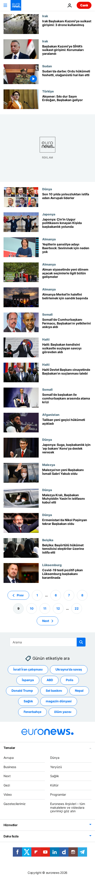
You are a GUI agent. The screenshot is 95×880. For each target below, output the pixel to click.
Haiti (45, 339)
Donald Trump (22, 690)
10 (32, 608)
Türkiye (48, 91)
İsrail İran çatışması (28, 669)
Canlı (84, 5)
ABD (50, 680)
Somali (47, 314)
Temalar (9, 747)
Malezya (48, 464)
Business (10, 767)
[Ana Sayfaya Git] (16, 5)
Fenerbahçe (32, 712)
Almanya (49, 239)
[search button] (81, 642)
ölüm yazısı (62, 712)
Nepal (79, 690)
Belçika (47, 540)
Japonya (48, 214)
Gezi (7, 785)
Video (8, 794)
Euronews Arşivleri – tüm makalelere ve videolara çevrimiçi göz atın (67, 807)
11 (44, 608)
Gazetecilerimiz (15, 803)
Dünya (47, 189)
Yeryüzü (56, 767)
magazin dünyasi (59, 701)
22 (77, 608)
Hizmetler (10, 825)
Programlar (58, 794)
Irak (45, 16)
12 (58, 608)
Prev (20, 595)
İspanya (28, 680)
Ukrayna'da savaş (68, 669)
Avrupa (9, 757)
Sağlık (28, 701)
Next (45, 620)
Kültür (54, 785)
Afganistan (50, 414)
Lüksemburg (52, 565)
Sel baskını (54, 690)
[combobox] (48, 642)
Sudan (47, 66)
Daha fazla (11, 836)
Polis (69, 680)
